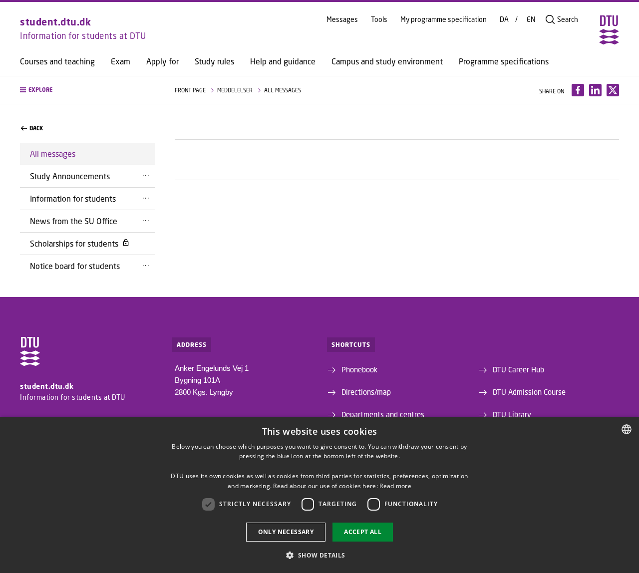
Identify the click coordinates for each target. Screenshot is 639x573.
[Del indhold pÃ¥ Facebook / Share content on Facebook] (578, 90)
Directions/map (366, 391)
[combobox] (627, 429)
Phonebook (359, 369)
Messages (342, 19)
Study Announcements (70, 176)
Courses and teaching (57, 61)
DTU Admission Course (529, 391)
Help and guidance (283, 61)
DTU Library (512, 414)
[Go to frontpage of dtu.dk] (609, 30)
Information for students (73, 198)
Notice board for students (75, 266)
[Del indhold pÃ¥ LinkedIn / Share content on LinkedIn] (595, 90)
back (36, 128)
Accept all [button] (362, 532)
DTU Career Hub (518, 369)
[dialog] (319, 495)
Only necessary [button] (286, 532)
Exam (120, 61)
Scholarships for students (74, 243)
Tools (379, 19)
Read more (395, 486)
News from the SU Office (73, 221)
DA (504, 19)
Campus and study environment (387, 61)
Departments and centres (382, 414)
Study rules (214, 61)
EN (531, 19)
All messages (52, 153)
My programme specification (443, 19)
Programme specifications (504, 61)
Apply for (162, 61)
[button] (87, 90)
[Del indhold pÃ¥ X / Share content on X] (613, 90)
